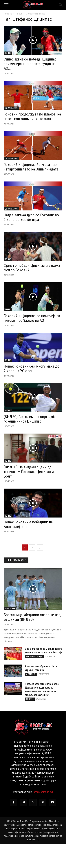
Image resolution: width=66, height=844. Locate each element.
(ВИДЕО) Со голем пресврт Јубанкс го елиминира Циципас (32, 418)
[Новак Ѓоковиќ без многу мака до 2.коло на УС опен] (33, 347)
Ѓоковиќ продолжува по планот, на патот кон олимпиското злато (32, 116)
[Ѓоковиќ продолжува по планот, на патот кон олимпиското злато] (33, 95)
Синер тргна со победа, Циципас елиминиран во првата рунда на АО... (30, 64)
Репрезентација (34, 656)
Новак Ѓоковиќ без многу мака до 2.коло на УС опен (31, 368)
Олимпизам (11, 108)
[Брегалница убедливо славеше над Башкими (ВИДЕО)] (33, 589)
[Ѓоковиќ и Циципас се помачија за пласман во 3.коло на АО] (33, 296)
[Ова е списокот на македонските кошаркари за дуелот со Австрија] (13, 653)
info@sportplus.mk (43, 791)
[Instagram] (23, 802)
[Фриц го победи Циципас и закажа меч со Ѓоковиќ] (33, 246)
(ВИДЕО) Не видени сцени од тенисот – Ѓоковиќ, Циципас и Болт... (29, 471)
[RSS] (33, 802)
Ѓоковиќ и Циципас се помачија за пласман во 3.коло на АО (32, 318)
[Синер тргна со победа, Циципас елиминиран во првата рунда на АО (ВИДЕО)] (33, 40)
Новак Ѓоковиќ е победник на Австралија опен (28, 524)
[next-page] (40, 547)
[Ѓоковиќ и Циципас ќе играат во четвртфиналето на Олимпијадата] (33, 145)
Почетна (8, 13)
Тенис (8, 53)
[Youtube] (52, 802)
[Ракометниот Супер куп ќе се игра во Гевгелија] (13, 671)
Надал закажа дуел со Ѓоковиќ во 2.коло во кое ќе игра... (31, 217)
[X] (42, 802)
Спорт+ (30, 699)
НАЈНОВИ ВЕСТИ (16, 560)
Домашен (10, 608)
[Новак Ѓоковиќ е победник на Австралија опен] (33, 503)
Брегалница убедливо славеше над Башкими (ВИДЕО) (32, 617)
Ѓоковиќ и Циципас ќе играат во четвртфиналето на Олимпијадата (31, 166)
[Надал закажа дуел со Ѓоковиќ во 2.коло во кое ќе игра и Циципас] (33, 195)
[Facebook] (13, 802)
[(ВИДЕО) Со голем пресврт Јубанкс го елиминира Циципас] (33, 397)
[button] (6, 5)
